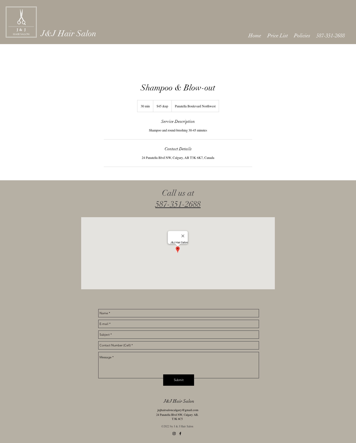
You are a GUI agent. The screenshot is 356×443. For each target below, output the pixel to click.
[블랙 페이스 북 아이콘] (180, 433)
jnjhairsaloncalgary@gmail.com (177, 410)
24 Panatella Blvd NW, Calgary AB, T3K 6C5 (177, 417)
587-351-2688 (178, 204)
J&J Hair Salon (68, 33)
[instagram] (174, 433)
